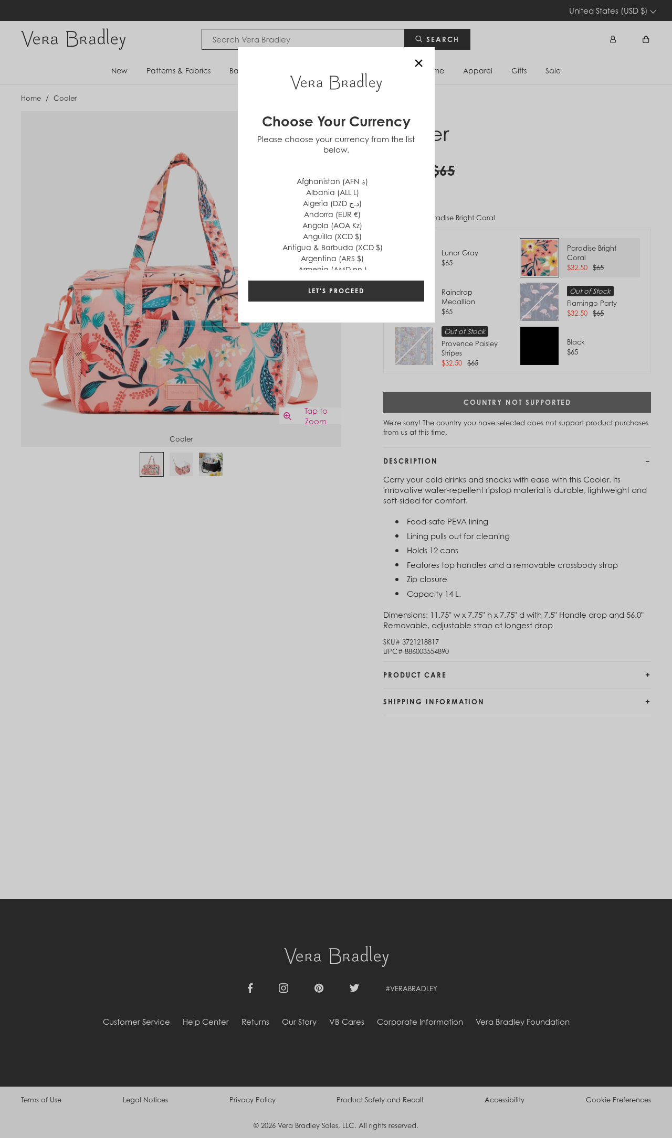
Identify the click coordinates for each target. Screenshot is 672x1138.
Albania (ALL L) (332, 192)
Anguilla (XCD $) (332, 236)
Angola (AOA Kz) (332, 225)
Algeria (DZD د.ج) (332, 203)
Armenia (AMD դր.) (332, 269)
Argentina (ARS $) (332, 258)
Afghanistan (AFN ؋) (332, 181)
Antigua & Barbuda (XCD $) (332, 247)
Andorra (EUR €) (332, 214)
